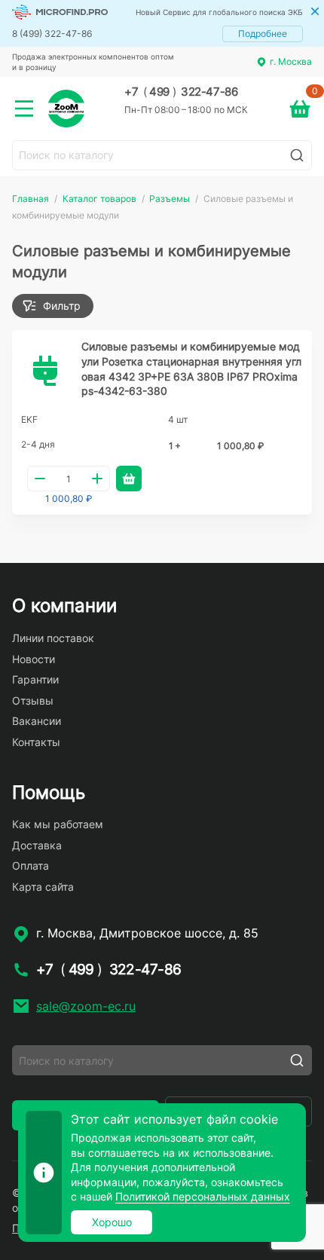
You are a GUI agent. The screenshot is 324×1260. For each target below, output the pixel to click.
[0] (300, 108)
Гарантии (35, 679)
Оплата (30, 865)
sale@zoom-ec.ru (86, 1006)
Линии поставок (53, 638)
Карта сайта (43, 886)
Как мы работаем (57, 824)
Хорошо (112, 1222)
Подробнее (262, 33)
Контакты (36, 742)
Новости (33, 659)
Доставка (37, 845)
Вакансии (36, 720)
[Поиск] (297, 155)
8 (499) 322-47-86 (52, 33)
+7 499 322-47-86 (180, 92)
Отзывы (32, 700)
